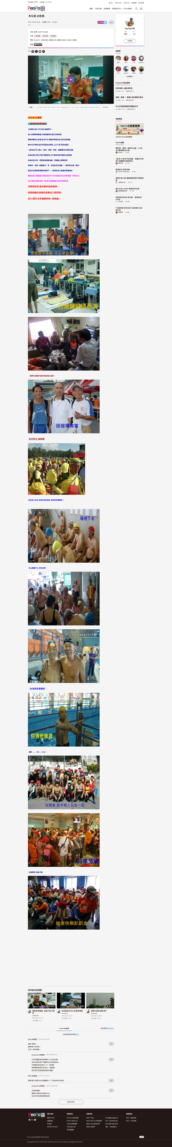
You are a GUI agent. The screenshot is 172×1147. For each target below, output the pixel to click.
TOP (141, 1137)
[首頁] (36, 9)
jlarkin (118, 62)
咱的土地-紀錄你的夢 (93, 1124)
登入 (112, 2)
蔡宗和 (120, 163)
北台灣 (69, 40)
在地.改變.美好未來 (111, 1124)
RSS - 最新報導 (131, 1118)
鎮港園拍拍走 (122, 191)
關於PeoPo (51, 1118)
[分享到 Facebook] (32, 51)
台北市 (40, 32)
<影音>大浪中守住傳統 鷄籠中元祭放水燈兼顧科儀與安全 (130, 159)
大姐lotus (141, 62)
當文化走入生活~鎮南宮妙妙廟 (127, 188)
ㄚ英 (133, 62)
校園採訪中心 (117, 9)
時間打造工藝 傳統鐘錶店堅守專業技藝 (130, 179)
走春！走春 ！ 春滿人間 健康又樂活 (129, 97)
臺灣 (35, 32)
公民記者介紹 (71, 1127)
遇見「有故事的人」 (112, 1127)
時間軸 (49, 1124)
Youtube (35, 1120)
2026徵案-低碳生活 (111, 1118)
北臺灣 (74, 40)
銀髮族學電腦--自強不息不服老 (43, 1012)
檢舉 (111, 22)
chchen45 (35, 1015)
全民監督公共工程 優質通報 (72, 1011)
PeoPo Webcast (123, 172)
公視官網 (134, 3)
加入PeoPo (118, 3)
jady (126, 62)
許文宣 (120, 201)
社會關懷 (37, 36)
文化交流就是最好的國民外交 (127, 106)
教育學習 (45, 36)
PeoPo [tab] (64, 1028)
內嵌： (31, 107)
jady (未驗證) (32, 1039)
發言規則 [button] (111, 1028)
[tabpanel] (71, 1065)
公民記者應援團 (72, 1124)
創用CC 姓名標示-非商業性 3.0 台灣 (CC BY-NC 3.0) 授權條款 (38, 44)
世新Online (122, 182)
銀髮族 (51, 40)
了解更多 (130, 41)
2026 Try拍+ (90, 1118)
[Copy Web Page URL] (43, 51)
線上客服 (141, 3)
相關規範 (50, 1121)
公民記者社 (45, 40)
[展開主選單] (141, 8)
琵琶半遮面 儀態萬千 (99, 1011)
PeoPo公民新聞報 (73, 1118)
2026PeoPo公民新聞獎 (124, 137)
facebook (30, 1120)
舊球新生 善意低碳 (123, 169)
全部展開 (129, 76)
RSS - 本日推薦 (131, 1121)
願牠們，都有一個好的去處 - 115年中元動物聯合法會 (129, 149)
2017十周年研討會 (111, 1121)
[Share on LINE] (40, 51)
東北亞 (63, 40)
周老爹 (120, 212)
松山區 (45, 32)
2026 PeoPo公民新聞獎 (94, 1121)
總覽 (91, 9)
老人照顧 (58, 40)
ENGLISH (126, 3)
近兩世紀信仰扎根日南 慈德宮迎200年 (129, 198)
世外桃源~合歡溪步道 (124, 88)
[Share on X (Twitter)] (36, 51)
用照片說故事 (90, 1127)
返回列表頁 (71, 1102)
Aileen (120, 152)
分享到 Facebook (111, 58)
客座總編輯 (70, 1130)
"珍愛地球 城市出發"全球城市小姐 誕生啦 (129, 209)
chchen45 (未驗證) (38, 1055)
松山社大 (37, 40)
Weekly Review (52, 1127)
